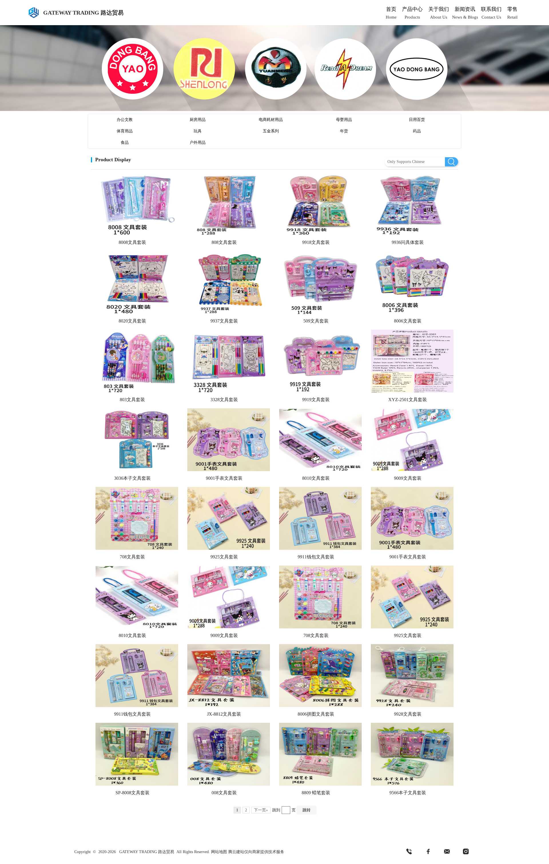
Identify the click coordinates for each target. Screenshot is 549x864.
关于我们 (438, 9)
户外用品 (198, 142)
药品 (417, 131)
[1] (409, 851)
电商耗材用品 (271, 120)
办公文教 (125, 120)
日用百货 (417, 120)
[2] (428, 851)
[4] (466, 851)
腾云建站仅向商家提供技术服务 (256, 852)
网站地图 (219, 852)
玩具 (198, 131)
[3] (447, 851)
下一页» (261, 810)
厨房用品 (198, 120)
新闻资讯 (465, 9)
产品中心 (412, 9)
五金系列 (271, 131)
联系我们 (491, 9)
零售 (512, 9)
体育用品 (125, 131)
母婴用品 (344, 120)
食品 (125, 142)
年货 (344, 131)
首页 (391, 9)
